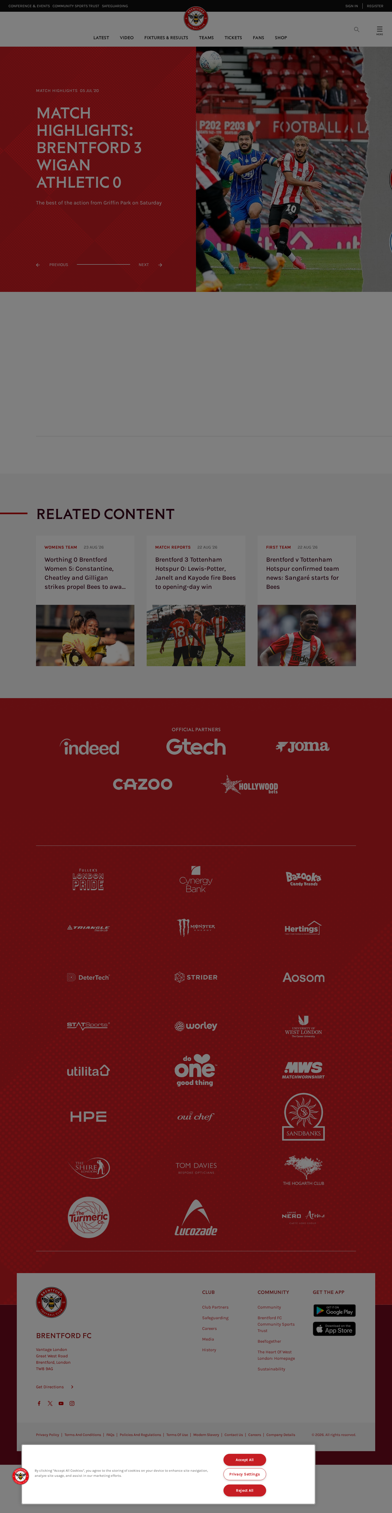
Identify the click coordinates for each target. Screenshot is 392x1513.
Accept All (245, 1460)
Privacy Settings (244, 1474)
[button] (20, 1476)
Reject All (245, 1490)
